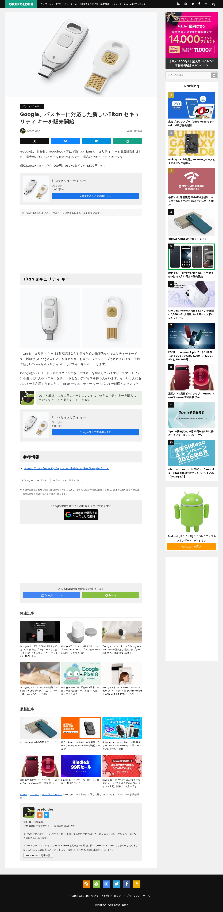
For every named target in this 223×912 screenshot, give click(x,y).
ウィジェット (47, 4)
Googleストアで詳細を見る (96, 195)
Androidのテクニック (134, 4)
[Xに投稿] (34, 141)
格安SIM (105, 4)
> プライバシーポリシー (139, 896)
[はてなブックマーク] (96, 141)
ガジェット (116, 4)
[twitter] (193, 4)
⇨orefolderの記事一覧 (38, 855)
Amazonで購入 (192, 547)
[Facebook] (199, 4)
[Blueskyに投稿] (65, 141)
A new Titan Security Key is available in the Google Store (66, 468)
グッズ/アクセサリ (31, 106)
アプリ (59, 4)
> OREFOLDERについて (84, 896)
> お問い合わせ (111, 896)
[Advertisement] (81, 243)
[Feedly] (185, 4)
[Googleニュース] (106, 884)
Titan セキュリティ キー (69, 181)
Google (28, 480)
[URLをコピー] (127, 141)
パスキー (44, 480)
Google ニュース (53, 595)
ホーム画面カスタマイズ (86, 4)
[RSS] (178, 4)
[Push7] (206, 4)
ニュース (68, 4)
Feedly (112, 595)
